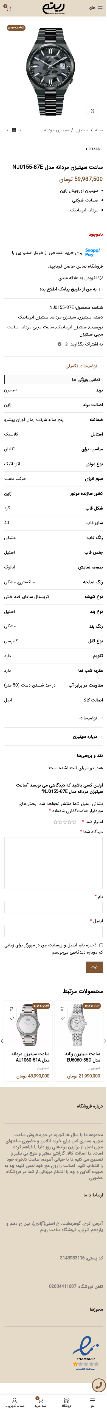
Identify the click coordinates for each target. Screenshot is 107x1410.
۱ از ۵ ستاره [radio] (74, 822)
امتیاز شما (92, 822)
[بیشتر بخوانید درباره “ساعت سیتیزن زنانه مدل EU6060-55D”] (62, 1008)
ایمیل (96, 921)
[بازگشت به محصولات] (14, 130)
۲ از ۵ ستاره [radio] (69, 822)
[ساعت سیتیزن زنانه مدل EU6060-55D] (79, 1025)
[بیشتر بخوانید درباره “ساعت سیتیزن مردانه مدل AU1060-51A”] (11, 1008)
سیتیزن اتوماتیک (33, 317)
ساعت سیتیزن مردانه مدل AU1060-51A (30, 1056)
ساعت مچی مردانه (37, 327)
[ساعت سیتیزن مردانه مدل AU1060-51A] (28, 1025)
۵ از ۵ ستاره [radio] (55, 822)
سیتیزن (82, 130)
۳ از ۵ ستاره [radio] (65, 822)
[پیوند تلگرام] (59, 344)
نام (99, 896)
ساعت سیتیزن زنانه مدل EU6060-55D (82, 1056)
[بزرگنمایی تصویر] (92, 111)
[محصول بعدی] (7, 130)
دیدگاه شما (91, 831)
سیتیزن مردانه (56, 130)
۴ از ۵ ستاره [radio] (60, 822)
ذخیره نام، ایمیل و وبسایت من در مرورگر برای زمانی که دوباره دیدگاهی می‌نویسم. (53, 949)
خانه (99, 130)
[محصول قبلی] (20, 130)
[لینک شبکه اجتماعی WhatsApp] (66, 344)
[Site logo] (53, 8)
